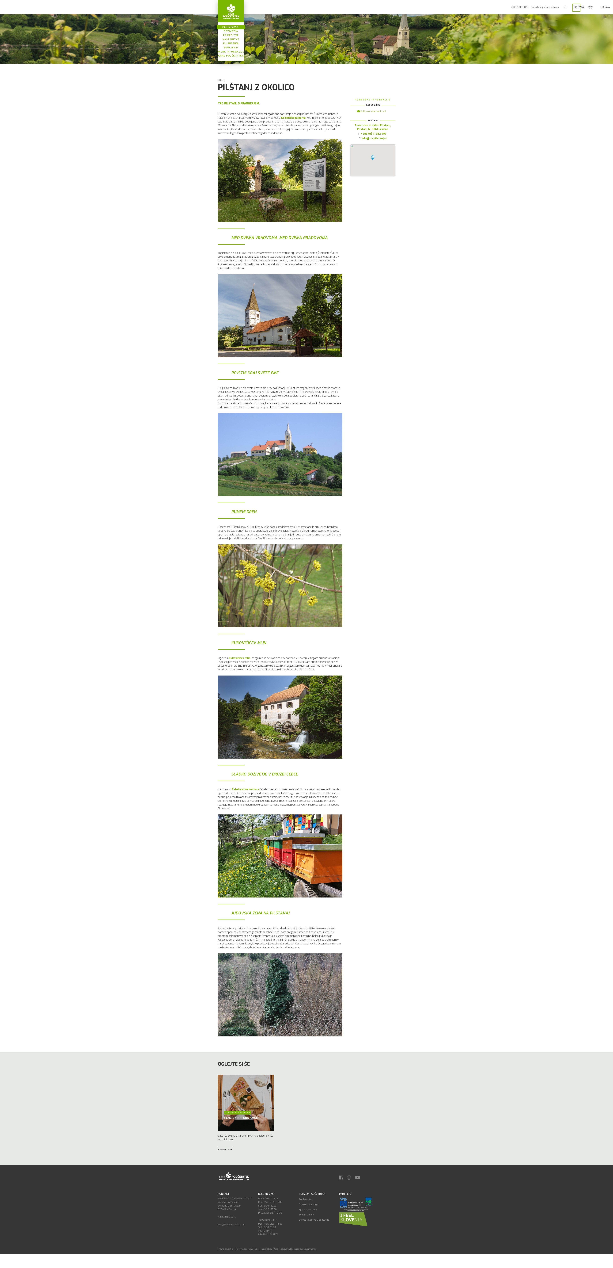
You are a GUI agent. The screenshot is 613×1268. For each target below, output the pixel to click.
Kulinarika (231, 43)
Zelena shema (306, 1214)
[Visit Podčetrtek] (231, 11)
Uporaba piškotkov (263, 1249)
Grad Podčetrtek (231, 55)
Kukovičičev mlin (239, 658)
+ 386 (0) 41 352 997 (373, 133)
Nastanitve (231, 39)
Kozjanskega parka (293, 117)
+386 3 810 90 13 (519, 7)
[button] (590, 7)
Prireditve (231, 35)
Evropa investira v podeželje (314, 1219)
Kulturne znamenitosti (373, 111)
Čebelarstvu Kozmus (245, 789)
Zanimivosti (231, 27)
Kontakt (223, 1193)
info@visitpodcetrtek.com (545, 7)
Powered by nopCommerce (303, 1249)
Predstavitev (306, 1199)
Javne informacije (231, 51)
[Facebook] (342, 1176)
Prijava (605, 7)
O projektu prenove (309, 1204)
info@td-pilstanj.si (374, 138)
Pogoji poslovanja (281, 1249)
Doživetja (231, 31)
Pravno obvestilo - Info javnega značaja (235, 1249)
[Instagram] (350, 1176)
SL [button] (565, 7)
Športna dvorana (308, 1209)
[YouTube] (359, 1176)
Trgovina (579, 7)
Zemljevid (231, 47)
